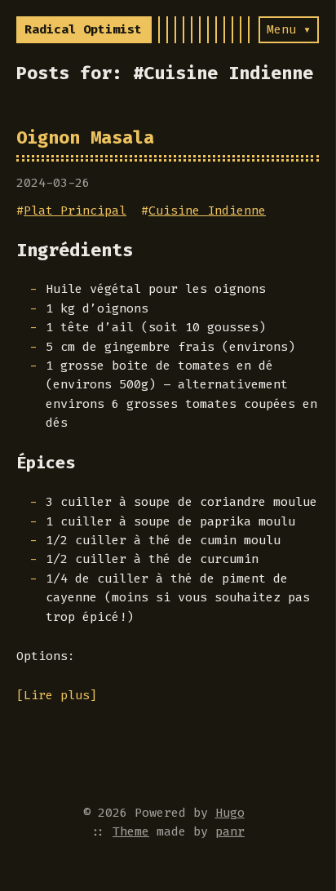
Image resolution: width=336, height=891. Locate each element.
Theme (131, 831)
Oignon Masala (85, 137)
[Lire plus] (56, 695)
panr (230, 831)
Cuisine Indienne (207, 210)
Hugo (230, 813)
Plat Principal (75, 210)
